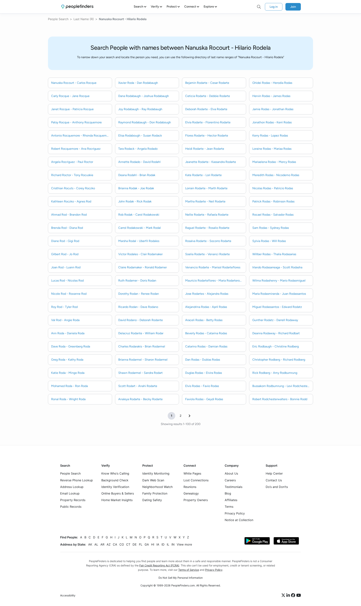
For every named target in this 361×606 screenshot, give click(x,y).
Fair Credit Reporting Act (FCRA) (159, 565)
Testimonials (233, 487)
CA (115, 544)
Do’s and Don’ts (277, 487)
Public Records (70, 507)
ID (163, 544)
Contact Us (274, 480)
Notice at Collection (239, 520)
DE (135, 544)
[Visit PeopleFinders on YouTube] (298, 595)
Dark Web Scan (153, 480)
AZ (109, 544)
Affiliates (231, 500)
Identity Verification (115, 487)
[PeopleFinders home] (77, 6)
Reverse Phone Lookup (76, 480)
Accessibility (67, 595)
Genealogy (191, 493)
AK (90, 544)
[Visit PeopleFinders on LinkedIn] (288, 595)
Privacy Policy (235, 513)
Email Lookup (70, 493)
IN (172, 544)
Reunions (190, 487)
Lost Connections (196, 480)
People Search (58, 19)
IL (168, 544)
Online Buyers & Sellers (117, 493)
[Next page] (189, 416)
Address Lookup (71, 487)
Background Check (114, 480)
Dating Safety (152, 500)
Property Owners (196, 500)
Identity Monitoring (155, 473)
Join (293, 6)
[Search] (259, 7)
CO (121, 544)
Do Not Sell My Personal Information (181, 577)
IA (157, 544)
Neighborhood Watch (157, 487)
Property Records (72, 500)
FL (140, 544)
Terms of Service (188, 569)
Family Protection (154, 493)
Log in (274, 6)
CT (128, 544)
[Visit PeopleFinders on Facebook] (293, 595)
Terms (229, 507)
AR (102, 544)
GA (147, 544)
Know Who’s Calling (115, 473)
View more (184, 544)
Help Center (274, 473)
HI (152, 544)
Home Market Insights (117, 500)
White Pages (192, 473)
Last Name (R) (84, 19)
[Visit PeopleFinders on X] (284, 595)
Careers (230, 480)
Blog (228, 493)
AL (96, 544)
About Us (231, 473)
